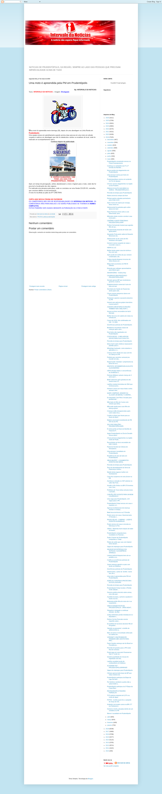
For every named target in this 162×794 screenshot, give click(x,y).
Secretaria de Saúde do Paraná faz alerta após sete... (118, 290)
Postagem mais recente (37, 286)
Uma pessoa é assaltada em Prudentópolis (116, 452)
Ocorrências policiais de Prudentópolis (119, 325)
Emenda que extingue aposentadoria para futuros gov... (119, 269)
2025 (107, 120)
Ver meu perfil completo (111, 766)
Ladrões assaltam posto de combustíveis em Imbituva (116, 662)
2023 (107, 126)
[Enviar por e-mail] (63, 214)
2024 (107, 123)
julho (109, 153)
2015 (107, 737)
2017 (107, 731)
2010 (107, 751)
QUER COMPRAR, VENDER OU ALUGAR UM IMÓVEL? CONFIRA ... (119, 394)
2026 (107, 118)
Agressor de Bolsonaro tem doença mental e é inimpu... (118, 508)
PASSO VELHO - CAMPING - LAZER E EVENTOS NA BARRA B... (119, 520)
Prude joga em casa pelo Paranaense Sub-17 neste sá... (119, 653)
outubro (110, 145)
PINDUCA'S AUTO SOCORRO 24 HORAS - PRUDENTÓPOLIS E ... (118, 189)
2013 (107, 742)
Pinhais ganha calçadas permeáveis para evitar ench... (119, 199)
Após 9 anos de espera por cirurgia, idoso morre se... (118, 203)
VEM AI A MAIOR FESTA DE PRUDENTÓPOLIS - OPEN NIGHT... (119, 606)
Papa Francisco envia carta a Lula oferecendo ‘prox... (118, 212)
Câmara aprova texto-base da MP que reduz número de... (119, 674)
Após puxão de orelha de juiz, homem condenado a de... (119, 255)
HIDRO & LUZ (111, 247)
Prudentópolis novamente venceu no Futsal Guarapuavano (119, 162)
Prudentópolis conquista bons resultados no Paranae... (116, 534)
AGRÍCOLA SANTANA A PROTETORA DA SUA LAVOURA (119, 581)
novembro (110, 142)
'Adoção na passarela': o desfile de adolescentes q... (118, 629)
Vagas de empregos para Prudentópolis (120, 546)
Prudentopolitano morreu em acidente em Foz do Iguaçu (119, 180)
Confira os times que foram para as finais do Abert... (118, 416)
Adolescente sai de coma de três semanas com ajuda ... (117, 239)
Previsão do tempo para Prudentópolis (119, 193)
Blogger (90, 779)
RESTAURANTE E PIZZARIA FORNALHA (116, 692)
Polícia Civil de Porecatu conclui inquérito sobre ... (117, 620)
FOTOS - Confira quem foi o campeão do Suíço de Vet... (119, 700)
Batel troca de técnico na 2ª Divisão (118, 512)
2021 (107, 131)
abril (109, 717)
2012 (107, 745)
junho (109, 156)
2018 (107, 729)
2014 (107, 740)
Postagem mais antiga (88, 286)
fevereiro (110, 722)
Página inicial (63, 286)
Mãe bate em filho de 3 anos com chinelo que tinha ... (117, 403)
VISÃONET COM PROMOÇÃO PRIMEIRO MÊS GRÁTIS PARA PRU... (118, 638)
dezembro (110, 139)
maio (109, 159)
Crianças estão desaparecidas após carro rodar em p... (118, 412)
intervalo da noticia (42, 214)
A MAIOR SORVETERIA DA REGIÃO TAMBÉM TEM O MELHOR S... (118, 307)
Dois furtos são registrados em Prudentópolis (117, 333)
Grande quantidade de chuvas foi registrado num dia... (118, 657)
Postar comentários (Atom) (42, 290)
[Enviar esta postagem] (59, 214)
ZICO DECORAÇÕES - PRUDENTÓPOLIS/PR (115, 425)
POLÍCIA (40, 217)
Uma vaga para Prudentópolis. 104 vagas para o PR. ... (118, 499)
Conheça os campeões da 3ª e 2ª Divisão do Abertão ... (118, 166)
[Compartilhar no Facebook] (70, 214)
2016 (107, 734)
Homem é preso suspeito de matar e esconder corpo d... (118, 244)
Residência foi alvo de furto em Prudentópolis (117, 456)
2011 (107, 748)
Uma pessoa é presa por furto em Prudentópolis (118, 175)
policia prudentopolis (49, 217)
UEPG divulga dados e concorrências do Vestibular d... (119, 371)
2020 (107, 134)
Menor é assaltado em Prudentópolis (119, 713)
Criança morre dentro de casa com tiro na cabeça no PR (119, 353)
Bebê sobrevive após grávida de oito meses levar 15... (119, 380)
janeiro (109, 725)
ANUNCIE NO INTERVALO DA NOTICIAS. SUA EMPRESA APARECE (117, 551)
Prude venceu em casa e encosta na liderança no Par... (119, 525)
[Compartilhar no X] (68, 214)
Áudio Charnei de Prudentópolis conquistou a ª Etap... (117, 538)
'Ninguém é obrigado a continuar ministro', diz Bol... (117, 611)
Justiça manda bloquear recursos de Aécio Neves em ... (119, 260)
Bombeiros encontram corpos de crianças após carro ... (117, 328)
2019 (107, 137)
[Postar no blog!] (65, 214)
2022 (107, 129)
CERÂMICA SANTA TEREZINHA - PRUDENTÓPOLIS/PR (118, 221)
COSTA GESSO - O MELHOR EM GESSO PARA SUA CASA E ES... (118, 337)
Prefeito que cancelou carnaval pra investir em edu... (118, 358)
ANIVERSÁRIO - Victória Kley (116, 273)
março (109, 719)
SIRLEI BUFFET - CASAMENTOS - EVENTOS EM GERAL (118, 461)
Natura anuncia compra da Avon (117, 195)
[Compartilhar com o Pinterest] (72, 214)
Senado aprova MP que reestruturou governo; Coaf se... (119, 281)
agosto (109, 151)
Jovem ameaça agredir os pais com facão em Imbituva (118, 565)
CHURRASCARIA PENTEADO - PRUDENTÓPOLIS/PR (117, 276)
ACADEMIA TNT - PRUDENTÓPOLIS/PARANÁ (117, 666)
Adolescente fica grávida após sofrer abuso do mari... (119, 208)
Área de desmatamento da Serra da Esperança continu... (118, 468)
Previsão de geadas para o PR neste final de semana (119, 648)
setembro (110, 148)
